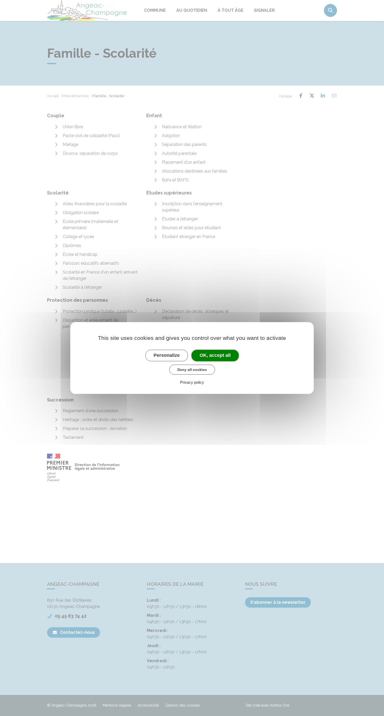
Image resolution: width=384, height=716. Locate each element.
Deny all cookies (192, 370)
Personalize (167, 355)
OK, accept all (215, 355)
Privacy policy (192, 382)
